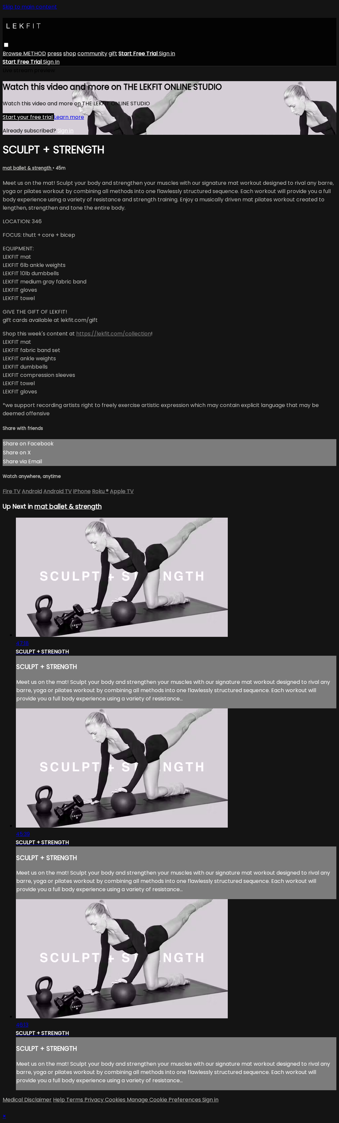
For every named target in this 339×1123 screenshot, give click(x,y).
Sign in (167, 53)
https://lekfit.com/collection (113, 333)
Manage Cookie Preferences (164, 1099)
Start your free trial (28, 117)
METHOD (34, 53)
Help (59, 1099)
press (54, 53)
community (92, 53)
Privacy (94, 1099)
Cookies (116, 1099)
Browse (13, 53)
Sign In (51, 62)
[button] (6, 45)
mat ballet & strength (28, 168)
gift (113, 53)
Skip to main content (30, 7)
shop (69, 53)
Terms (75, 1099)
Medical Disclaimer (27, 1099)
